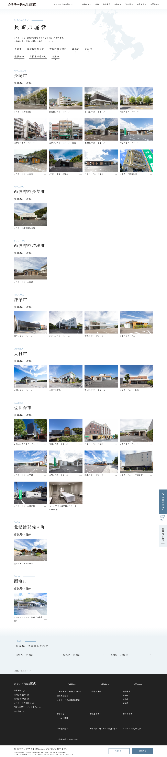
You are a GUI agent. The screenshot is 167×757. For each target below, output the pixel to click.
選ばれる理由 (62, 696)
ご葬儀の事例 (95, 692)
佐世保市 (19, 56)
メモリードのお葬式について (69, 692)
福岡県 (125, 703)
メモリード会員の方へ (132, 729)
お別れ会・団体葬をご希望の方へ (103, 729)
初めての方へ (128, 714)
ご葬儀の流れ (62, 729)
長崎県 (125, 695)
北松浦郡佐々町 (38, 56)
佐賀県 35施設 (72, 654)
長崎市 (18, 49)
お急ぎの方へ (95, 714)
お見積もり (141, 4)
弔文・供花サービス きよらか (26, 707)
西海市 (55, 56)
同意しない (119, 751)
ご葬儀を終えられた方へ (67, 740)
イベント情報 (62, 718)
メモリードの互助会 (22, 703)
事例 (97, 4)
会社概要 (17, 691)
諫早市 (75, 49)
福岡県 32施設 (119, 654)
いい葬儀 (17, 711)
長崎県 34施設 (24, 654)
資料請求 (129, 4)
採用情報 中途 (20, 699)
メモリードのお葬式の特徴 (68, 700)
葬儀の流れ (87, 4)
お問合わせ (155, 4)
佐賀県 (125, 699)
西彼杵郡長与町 (35, 49)
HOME (16, 671)
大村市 (88, 49)
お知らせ (60, 714)
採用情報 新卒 (20, 695)
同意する (142, 751)
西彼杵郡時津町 (58, 49)
